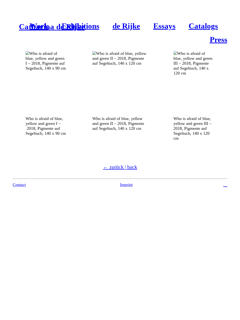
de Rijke (126, 26)
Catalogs (203, 26)
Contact (19, 184)
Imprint (126, 184)
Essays (164, 26)
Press (218, 39)
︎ (225, 184)
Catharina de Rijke (52, 26)
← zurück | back (120, 167)
